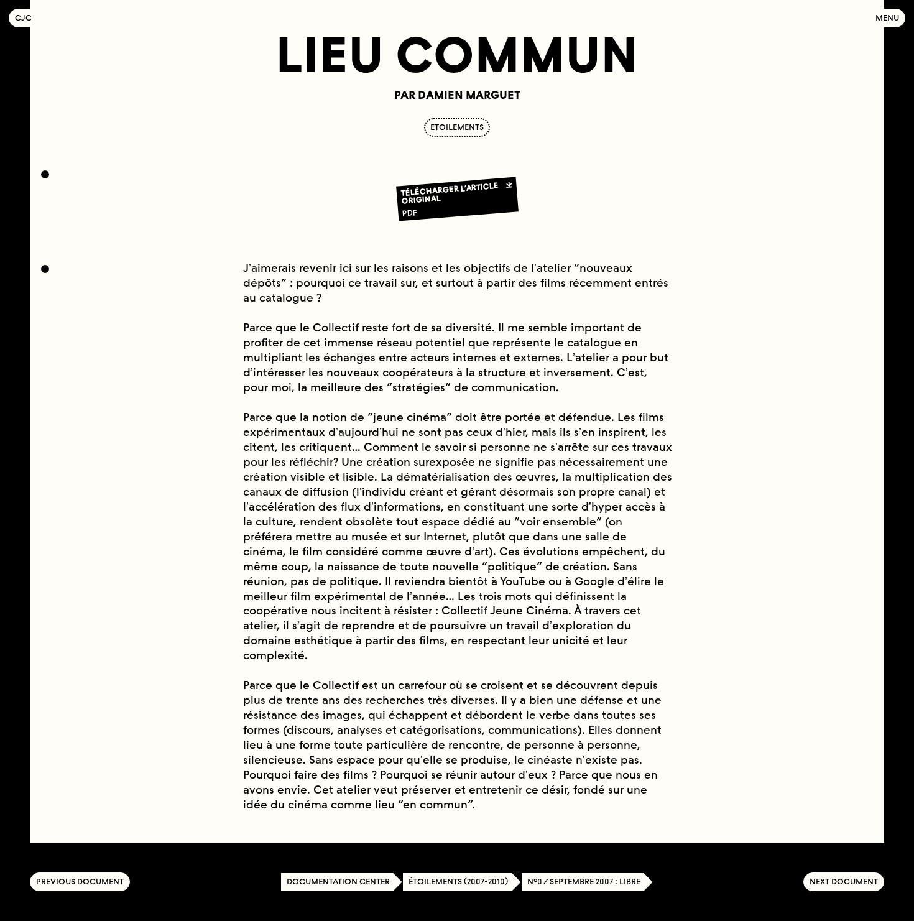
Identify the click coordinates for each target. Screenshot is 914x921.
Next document (844, 881)
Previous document (80, 881)
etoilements (457, 127)
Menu (887, 17)
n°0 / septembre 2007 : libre (583, 881)
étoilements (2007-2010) (458, 881)
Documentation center (338, 881)
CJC (26, 17)
